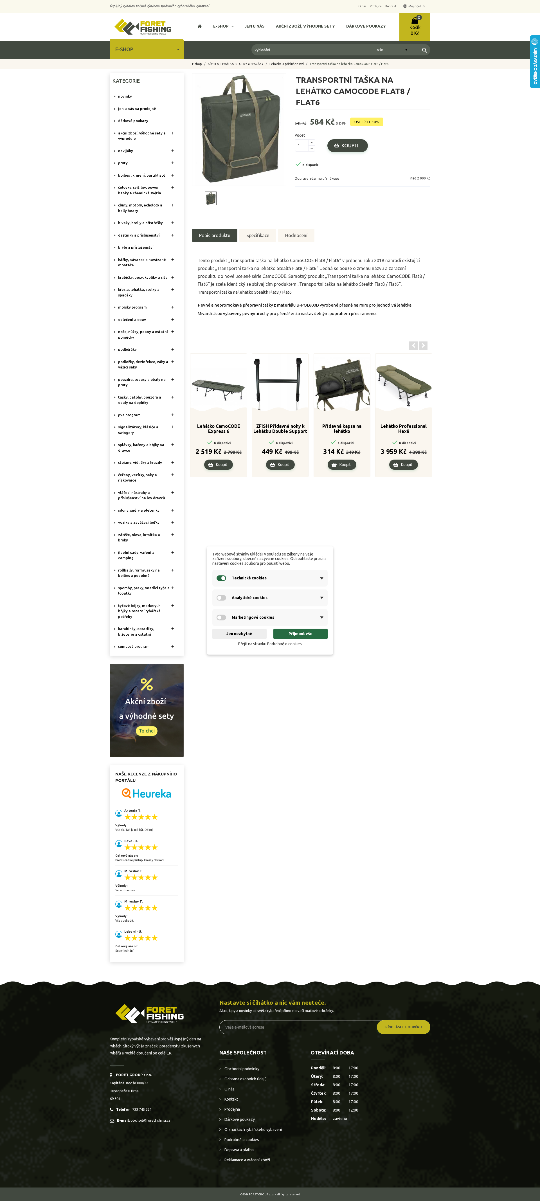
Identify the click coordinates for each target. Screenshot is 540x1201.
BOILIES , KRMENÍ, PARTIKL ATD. (142, 175)
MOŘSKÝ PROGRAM (132, 307)
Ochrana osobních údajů (245, 1079)
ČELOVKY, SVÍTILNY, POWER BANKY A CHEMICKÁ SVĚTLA (139, 190)
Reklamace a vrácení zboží (247, 1160)
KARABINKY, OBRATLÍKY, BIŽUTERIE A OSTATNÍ (136, 631)
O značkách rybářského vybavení (253, 1129)
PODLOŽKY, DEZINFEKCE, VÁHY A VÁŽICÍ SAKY (143, 364)
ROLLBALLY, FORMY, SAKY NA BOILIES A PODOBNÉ (139, 573)
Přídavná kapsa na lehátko (341, 429)
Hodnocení (296, 235)
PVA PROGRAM (129, 415)
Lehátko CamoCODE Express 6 (218, 429)
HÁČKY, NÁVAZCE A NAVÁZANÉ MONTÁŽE (142, 262)
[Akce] (147, 710)
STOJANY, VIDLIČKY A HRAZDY (140, 462)
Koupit (350, 145)
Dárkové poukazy (239, 1119)
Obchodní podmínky (241, 1069)
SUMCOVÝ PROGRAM (134, 646)
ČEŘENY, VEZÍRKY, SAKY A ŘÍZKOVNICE (137, 477)
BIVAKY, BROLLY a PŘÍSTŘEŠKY (140, 223)
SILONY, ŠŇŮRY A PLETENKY (138, 510)
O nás (229, 1089)
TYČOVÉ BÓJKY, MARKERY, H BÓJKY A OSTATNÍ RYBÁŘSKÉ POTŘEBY (139, 611)
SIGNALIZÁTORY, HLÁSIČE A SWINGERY (138, 430)
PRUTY (123, 163)
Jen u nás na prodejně (137, 109)
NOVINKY (125, 96)
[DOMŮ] (200, 27)
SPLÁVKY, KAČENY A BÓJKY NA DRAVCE (141, 447)
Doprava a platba (239, 1150)
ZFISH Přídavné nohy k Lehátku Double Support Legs (280, 429)
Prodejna (232, 1109)
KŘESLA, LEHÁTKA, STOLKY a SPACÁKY (138, 292)
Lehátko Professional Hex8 (404, 429)
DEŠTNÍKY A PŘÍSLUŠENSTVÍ (139, 235)
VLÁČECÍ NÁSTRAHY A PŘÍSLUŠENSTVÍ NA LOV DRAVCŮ (141, 495)
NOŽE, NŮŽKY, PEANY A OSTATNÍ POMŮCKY (143, 334)
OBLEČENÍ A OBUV (132, 319)
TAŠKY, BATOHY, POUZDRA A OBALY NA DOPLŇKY (139, 400)
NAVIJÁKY (125, 151)
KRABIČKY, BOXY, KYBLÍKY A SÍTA (143, 277)
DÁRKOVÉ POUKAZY (133, 121)
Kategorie (126, 81)
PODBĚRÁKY (127, 349)
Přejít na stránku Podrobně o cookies (270, 644)
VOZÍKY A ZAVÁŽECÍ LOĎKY (138, 522)
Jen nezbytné (239, 633)
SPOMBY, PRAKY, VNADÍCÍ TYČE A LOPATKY (144, 590)
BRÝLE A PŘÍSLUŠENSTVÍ (136, 247)
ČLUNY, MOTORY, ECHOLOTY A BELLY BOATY (140, 208)
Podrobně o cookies (241, 1139)
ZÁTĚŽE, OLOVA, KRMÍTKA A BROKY (139, 537)
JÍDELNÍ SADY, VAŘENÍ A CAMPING (136, 555)
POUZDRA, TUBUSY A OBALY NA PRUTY (142, 382)
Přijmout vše (300, 633)
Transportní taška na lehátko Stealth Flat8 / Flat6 (245, 292)
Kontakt (231, 1099)
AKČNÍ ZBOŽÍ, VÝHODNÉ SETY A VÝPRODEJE (142, 136)
